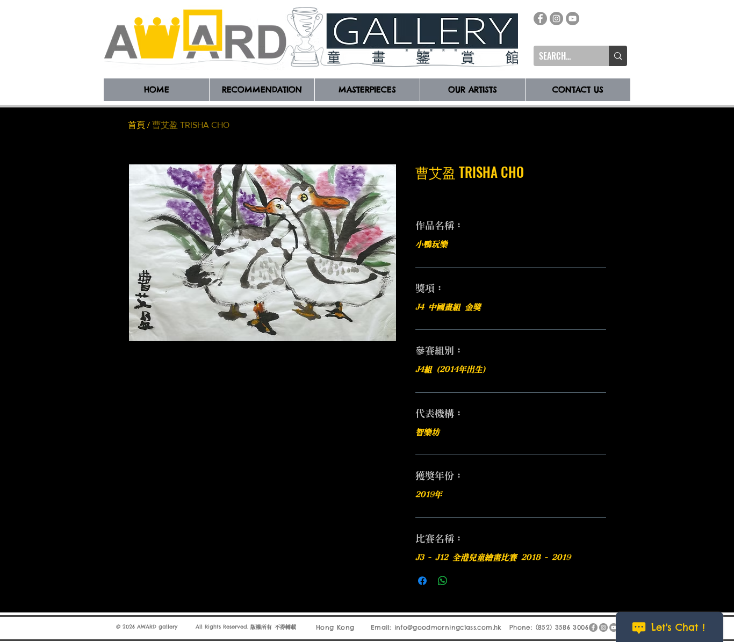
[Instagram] (556, 18)
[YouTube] (572, 18)
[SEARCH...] (618, 56)
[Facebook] (540, 18)
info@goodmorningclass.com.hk (448, 627)
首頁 (136, 124)
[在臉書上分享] (422, 580)
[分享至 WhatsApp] (442, 580)
